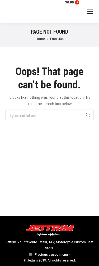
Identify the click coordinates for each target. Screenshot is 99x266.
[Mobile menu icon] (89, 11)
